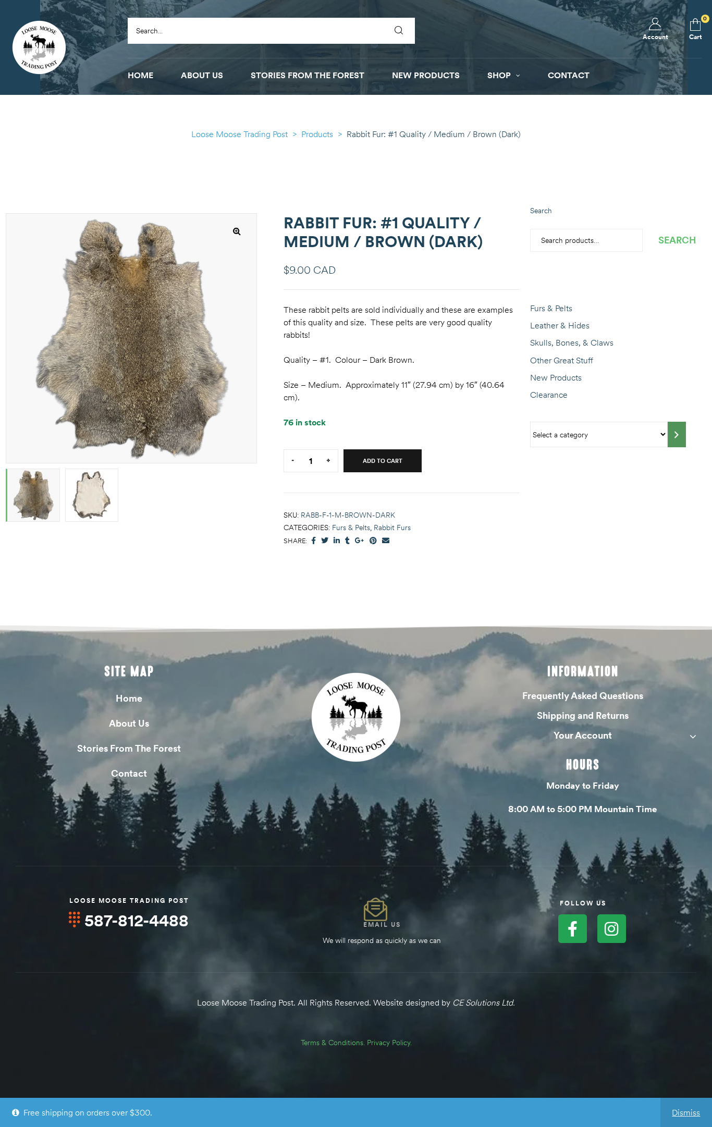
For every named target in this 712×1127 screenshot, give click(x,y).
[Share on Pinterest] (373, 540)
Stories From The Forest (129, 748)
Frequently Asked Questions (582, 696)
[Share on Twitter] (324, 540)
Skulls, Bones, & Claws (571, 342)
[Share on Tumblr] (347, 540)
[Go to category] (677, 434)
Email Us (382, 924)
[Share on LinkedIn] (336, 540)
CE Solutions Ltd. (483, 1002)
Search (541, 210)
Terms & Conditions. (333, 1042)
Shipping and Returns (583, 715)
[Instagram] (611, 928)
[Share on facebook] (313, 540)
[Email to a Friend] (385, 540)
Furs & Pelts (351, 527)
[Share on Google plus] (359, 540)
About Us (129, 723)
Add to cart (382, 460)
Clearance (549, 394)
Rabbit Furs (392, 527)
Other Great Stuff (561, 360)
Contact (129, 773)
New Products (556, 377)
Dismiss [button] (686, 1112)
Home (129, 698)
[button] (236, 231)
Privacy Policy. (389, 1042)
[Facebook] (572, 928)
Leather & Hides (560, 325)
